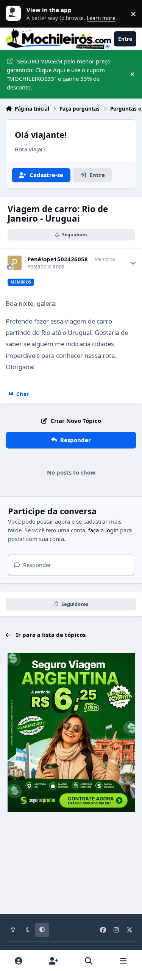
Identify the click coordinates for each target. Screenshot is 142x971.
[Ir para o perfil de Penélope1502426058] (15, 263)
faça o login (103, 530)
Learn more (15, 13)
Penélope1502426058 (57, 259)
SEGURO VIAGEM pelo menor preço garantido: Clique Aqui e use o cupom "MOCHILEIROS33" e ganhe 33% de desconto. (59, 74)
